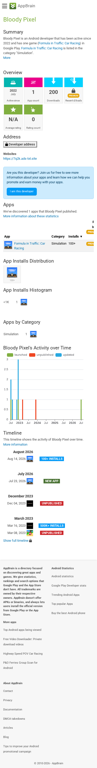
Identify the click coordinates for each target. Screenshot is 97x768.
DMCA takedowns (14, 718)
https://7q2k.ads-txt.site (20, 158)
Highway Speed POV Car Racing (23, 653)
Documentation (12, 709)
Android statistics (62, 576)
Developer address (21, 144)
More (6, 58)
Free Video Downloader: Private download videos (22, 642)
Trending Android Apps (65, 595)
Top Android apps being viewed (22, 630)
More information (15, 444)
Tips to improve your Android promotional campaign (21, 749)
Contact (8, 691)
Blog (6, 737)
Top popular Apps (62, 604)
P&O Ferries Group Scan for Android (20, 665)
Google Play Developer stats (68, 585)
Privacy (7, 700)
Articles (8, 727)
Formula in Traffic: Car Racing (59, 43)
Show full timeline (15, 540)
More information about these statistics (31, 216)
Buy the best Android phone (68, 613)
